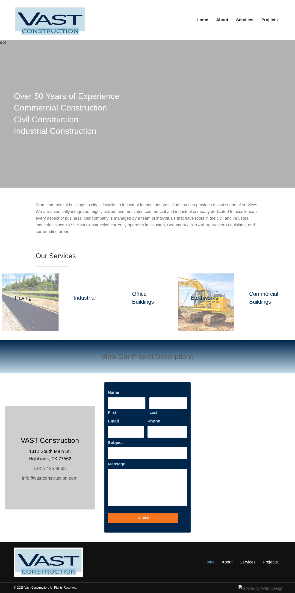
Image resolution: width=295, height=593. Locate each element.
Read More (23, 307)
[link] (202, 20)
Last (153, 412)
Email (114, 421)
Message (116, 464)
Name (115, 392)
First (112, 412)
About (227, 562)
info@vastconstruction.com (50, 478)
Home (209, 562)
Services (248, 562)
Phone (154, 421)
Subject (115, 442)
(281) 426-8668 (50, 468)
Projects (270, 562)
